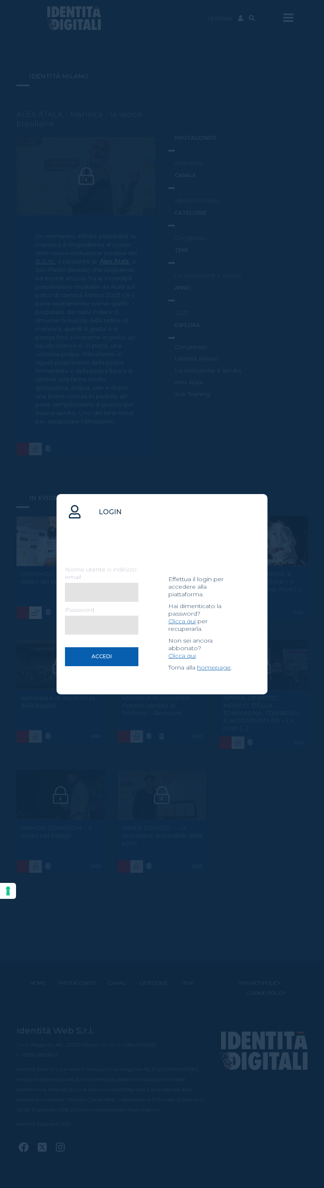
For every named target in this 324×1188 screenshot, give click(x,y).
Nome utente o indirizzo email (101, 573)
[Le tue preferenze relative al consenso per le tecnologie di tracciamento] (8, 891)
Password (79, 610)
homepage (214, 667)
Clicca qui (182, 621)
